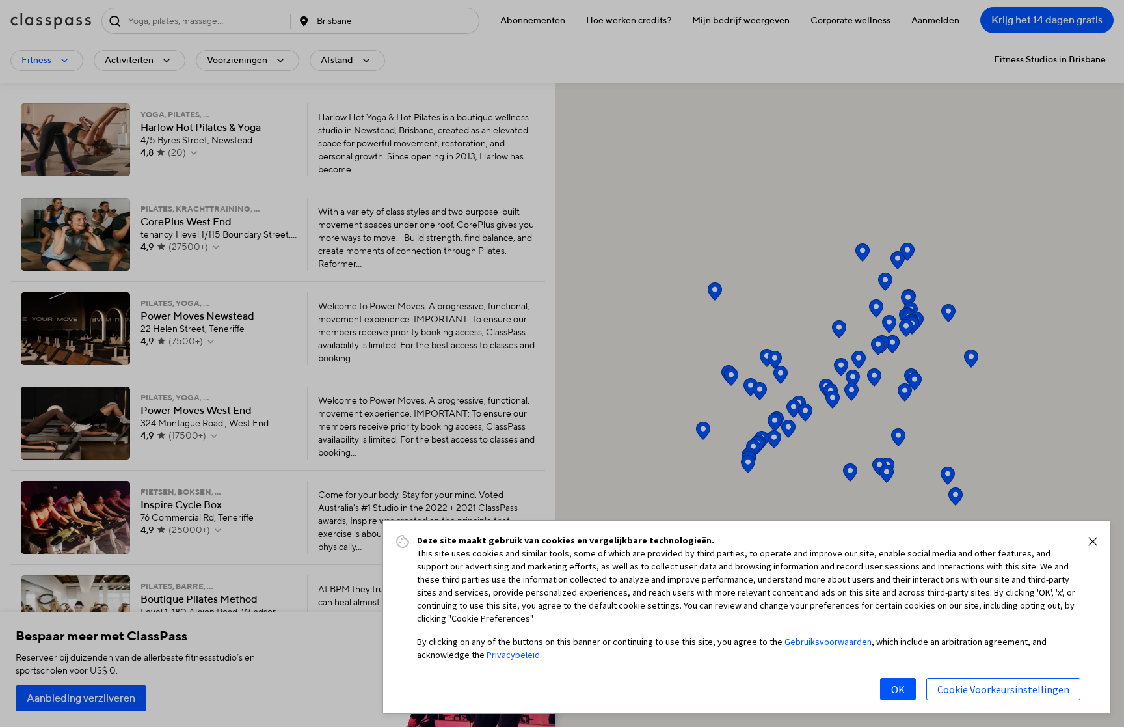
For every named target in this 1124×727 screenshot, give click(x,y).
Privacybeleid (513, 655)
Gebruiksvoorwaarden (828, 642)
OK (898, 689)
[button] (1092, 541)
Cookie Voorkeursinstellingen (1003, 689)
